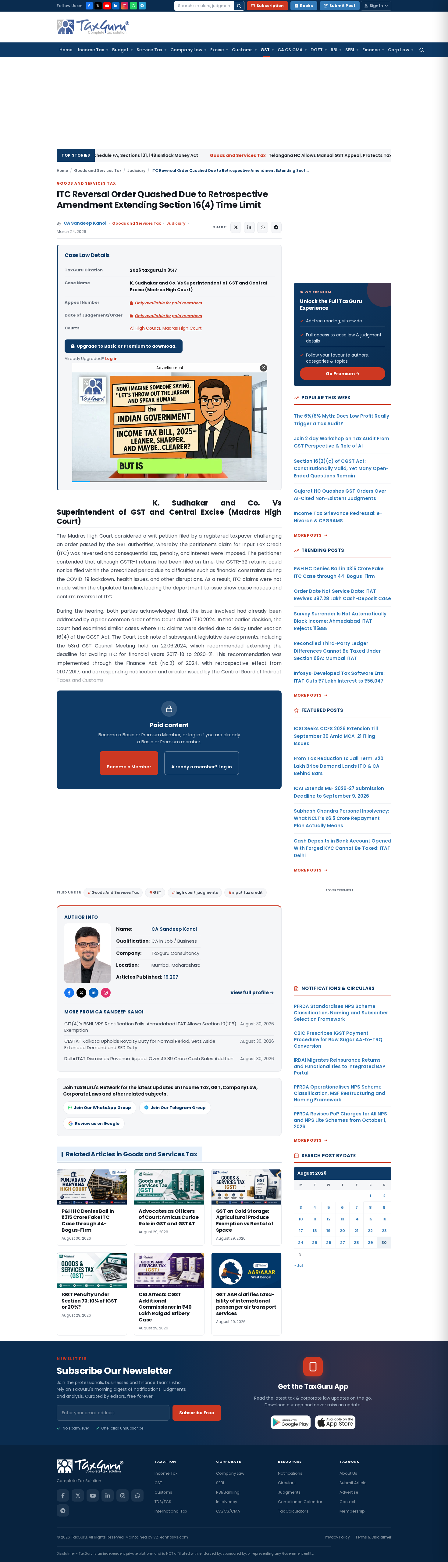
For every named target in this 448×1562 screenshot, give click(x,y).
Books (306, 5)
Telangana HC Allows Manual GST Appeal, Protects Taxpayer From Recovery (239, 155)
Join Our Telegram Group (178, 1108)
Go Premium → (343, 374)
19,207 (171, 977)
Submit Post (342, 5)
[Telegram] (142, 5)
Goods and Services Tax (97, 170)
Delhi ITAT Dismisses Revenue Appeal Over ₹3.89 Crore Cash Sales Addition (148, 1058)
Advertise (349, 1492)
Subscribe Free (196, 1413)
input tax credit (247, 892)
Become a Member (129, 767)
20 (342, 1231)
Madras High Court (182, 328)
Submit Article (353, 1483)
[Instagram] (124, 5)
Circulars (287, 1483)
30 (384, 1242)
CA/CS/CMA (228, 1511)
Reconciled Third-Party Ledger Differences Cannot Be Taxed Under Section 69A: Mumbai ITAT (337, 650)
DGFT (317, 50)
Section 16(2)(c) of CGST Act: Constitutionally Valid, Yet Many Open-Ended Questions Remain (341, 468)
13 (342, 1219)
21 (356, 1231)
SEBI (349, 50)
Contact (347, 1502)
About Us (348, 1473)
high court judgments (197, 892)
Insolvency (226, 1502)
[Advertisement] (224, 103)
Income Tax (91, 50)
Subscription (270, 5)
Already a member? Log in (201, 767)
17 (301, 1231)
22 (370, 1231)
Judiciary (136, 170)
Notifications (290, 1473)
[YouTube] (107, 5)
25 (314, 1242)
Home (66, 50)
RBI (334, 50)
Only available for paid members (168, 303)
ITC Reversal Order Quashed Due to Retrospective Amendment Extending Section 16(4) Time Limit (162, 199)
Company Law (186, 50)
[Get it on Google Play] (290, 1422)
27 (342, 1242)
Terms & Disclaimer (373, 1537)
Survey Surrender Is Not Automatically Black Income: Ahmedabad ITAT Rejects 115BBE (340, 621)
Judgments (289, 1492)
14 (356, 1219)
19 (328, 1231)
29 (370, 1242)
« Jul (298, 1265)
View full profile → (252, 992)
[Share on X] (235, 227)
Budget (120, 50)
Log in (111, 358)
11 (314, 1219)
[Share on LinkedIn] (249, 227)
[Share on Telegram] (276, 227)
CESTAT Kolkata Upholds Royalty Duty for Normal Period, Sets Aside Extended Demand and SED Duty (139, 1044)
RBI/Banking (228, 1492)
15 (370, 1219)
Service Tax (149, 50)
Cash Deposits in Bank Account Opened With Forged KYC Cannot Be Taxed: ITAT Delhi (342, 848)
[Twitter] (81, 993)
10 (301, 1219)
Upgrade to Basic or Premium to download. (126, 346)
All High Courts (145, 328)
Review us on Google (97, 1123)
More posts (308, 535)
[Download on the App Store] (335, 1422)
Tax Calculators (293, 1511)
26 (328, 1242)
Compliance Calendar (300, 1502)
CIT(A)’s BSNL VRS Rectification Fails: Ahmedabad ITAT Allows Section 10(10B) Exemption (150, 1026)
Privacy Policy (337, 1537)
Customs (242, 50)
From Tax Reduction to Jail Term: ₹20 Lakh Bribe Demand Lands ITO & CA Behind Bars (338, 766)
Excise (217, 50)
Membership (352, 1511)
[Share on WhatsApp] (262, 227)
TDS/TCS (163, 1502)
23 (384, 1231)
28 (356, 1242)
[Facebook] (89, 5)
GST (265, 50)
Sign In (376, 6)
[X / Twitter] (98, 5)
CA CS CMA (290, 50)
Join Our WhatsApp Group (102, 1108)
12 (329, 1219)
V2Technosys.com (170, 1537)
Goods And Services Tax (115, 892)
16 (384, 1219)
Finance (371, 50)
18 (315, 1231)
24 (301, 1242)
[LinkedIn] (115, 5)
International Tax (171, 1511)
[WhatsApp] (133, 5)
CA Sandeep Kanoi (85, 223)
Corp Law (398, 50)
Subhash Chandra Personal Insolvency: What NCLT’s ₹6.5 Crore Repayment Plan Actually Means (341, 818)
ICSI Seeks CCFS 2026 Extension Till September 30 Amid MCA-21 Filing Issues (336, 736)
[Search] (239, 5)
